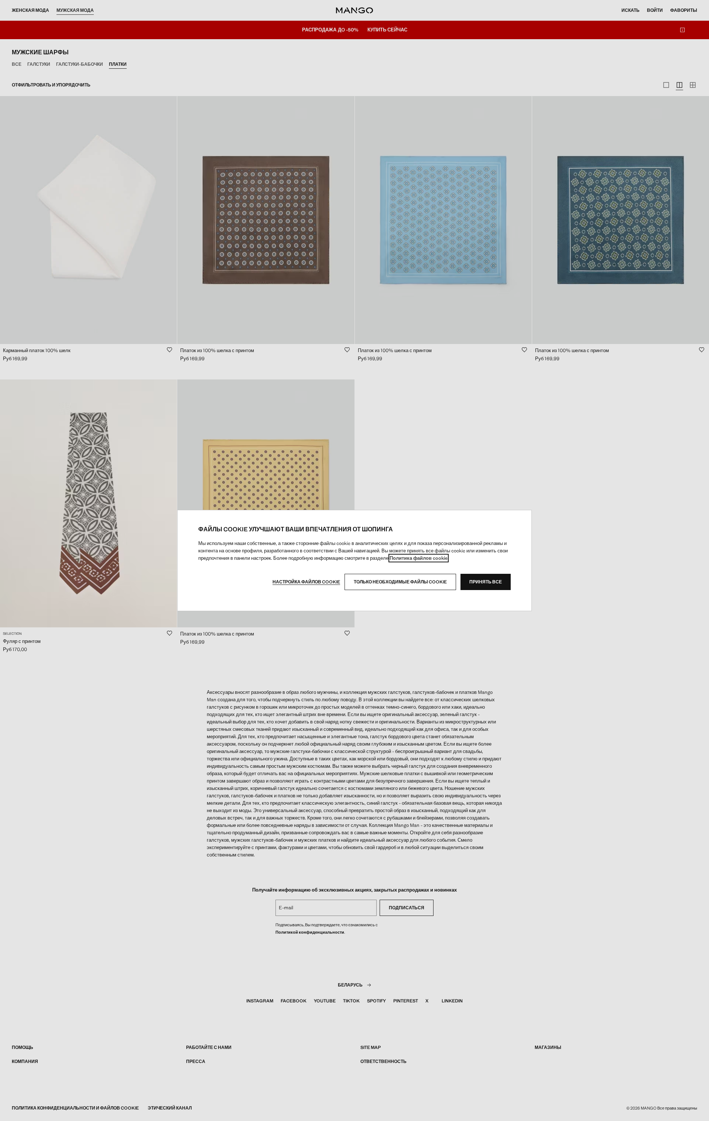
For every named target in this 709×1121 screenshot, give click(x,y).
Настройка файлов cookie (306, 582)
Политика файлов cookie (419, 558)
